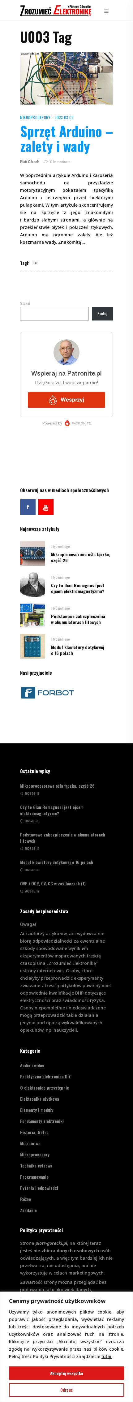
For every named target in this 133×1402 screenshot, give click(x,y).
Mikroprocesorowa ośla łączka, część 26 (80, 557)
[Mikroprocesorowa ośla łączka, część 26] (32, 552)
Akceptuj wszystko (66, 1373)
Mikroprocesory (35, 117)
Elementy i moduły (36, 1110)
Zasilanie (28, 1210)
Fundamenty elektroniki (42, 1121)
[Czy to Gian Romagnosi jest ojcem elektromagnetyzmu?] (32, 583)
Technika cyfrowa (36, 1165)
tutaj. (106, 1356)
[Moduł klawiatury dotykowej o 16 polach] (32, 645)
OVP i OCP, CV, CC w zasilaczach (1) (53, 883)
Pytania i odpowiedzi (39, 1188)
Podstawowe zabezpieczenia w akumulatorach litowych (78, 619)
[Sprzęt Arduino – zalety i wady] (66, 78)
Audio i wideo (32, 1065)
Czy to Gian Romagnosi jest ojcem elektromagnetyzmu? (77, 588)
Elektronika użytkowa (39, 1098)
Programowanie (34, 1176)
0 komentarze (60, 161)
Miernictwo (30, 1143)
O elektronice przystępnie (44, 1087)
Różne (25, 1199)
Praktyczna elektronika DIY (45, 1076)
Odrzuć (66, 1390)
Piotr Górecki (30, 161)
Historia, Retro (34, 1132)
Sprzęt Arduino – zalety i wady (66, 138)
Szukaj (25, 303)
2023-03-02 (64, 117)
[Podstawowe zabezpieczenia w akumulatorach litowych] (32, 614)
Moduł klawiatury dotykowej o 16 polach (77, 650)
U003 (35, 263)
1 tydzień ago (60, 546)
